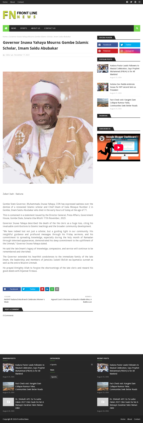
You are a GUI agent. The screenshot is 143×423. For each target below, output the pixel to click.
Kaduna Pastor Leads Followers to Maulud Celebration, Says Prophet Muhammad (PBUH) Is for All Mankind (124, 70)
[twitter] (131, 2)
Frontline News (22, 419)
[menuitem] (6, 28)
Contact (21, 2)
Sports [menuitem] (23, 28)
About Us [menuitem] (35, 28)
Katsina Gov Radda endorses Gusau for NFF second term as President (123, 87)
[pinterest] (135, 2)
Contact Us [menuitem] (49, 28)
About (12, 2)
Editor (8, 55)
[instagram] (139, 2)
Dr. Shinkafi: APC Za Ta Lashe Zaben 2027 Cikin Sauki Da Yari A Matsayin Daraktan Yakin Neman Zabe (29, 403)
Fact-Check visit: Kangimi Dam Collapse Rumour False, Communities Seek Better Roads (123, 103)
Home (5, 2)
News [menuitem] (13, 28)
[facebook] (127, 2)
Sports (72, 365)
